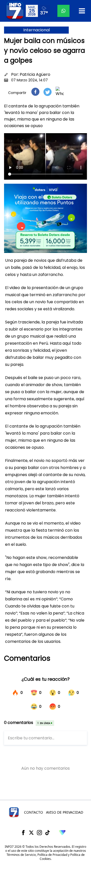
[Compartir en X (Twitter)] (47, 92)
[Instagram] (39, 832)
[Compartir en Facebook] (35, 92)
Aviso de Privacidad (64, 812)
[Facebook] (23, 832)
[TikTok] (47, 832)
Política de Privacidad (52, 855)
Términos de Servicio (21, 855)
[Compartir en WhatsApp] (60, 92)
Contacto (33, 812)
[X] (31, 832)
